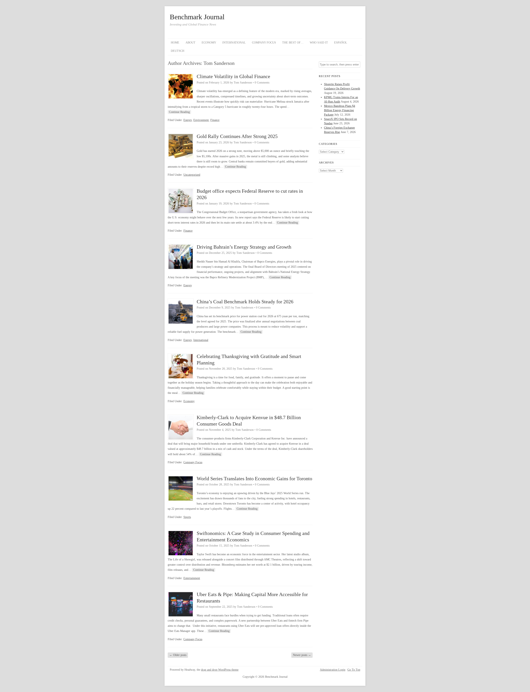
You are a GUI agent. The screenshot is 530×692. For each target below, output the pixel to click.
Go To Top (353, 669)
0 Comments (262, 82)
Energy (187, 120)
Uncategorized (191, 174)
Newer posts (302, 655)
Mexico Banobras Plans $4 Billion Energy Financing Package (339, 110)
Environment (201, 120)
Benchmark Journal (197, 17)
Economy (209, 42)
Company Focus (264, 42)
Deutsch (177, 50)
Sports (187, 517)
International (234, 42)
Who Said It (319, 42)
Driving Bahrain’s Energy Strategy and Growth (244, 247)
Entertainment (191, 578)
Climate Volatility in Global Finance (233, 76)
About (190, 42)
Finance (214, 120)
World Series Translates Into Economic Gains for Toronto (254, 478)
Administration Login (332, 669)
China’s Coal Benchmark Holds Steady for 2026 (245, 301)
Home (175, 42)
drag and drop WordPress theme (219, 669)
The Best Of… (293, 42)
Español (340, 42)
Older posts (177, 655)
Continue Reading (179, 112)
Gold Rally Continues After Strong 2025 (237, 136)
